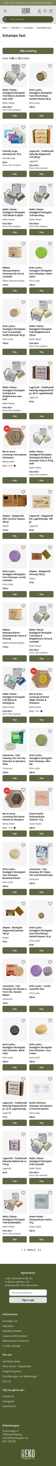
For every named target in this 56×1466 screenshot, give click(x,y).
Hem (4, 27)
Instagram (8, 1401)
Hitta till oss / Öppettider (16, 1366)
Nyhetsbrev (9, 1406)
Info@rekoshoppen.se (15, 1438)
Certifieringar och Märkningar (19, 1376)
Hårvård (15, 27)
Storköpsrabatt (11, 1361)
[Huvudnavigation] (5, 11)
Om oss (6, 1381)
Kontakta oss (10, 1321)
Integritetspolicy (11, 1371)
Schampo (28, 27)
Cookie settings (11, 1346)
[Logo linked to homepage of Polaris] (26, 11)
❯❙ (39, 1249)
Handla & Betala (11, 1331)
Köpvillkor (8, 1326)
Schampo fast (44, 27)
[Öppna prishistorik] (15, 465)
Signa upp (28, 1300)
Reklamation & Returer (15, 1341)
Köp (15, 115)
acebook (9, 1396)
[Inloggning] (39, 11)
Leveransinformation (14, 1336)
